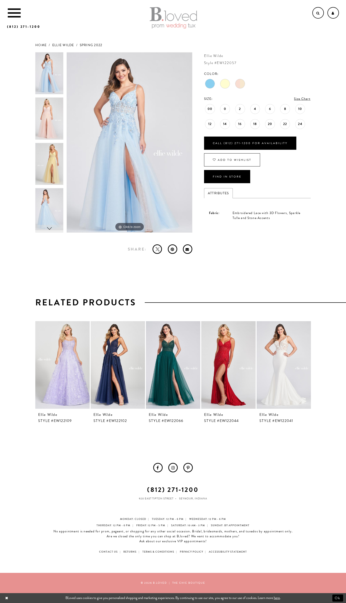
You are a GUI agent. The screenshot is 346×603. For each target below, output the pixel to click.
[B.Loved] (173, 18)
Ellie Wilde (63, 45)
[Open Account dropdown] (333, 13)
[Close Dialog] (7, 598)
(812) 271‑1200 (173, 489)
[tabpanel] (49, 75)
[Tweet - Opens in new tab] (157, 249)
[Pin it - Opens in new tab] (172, 249)
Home (41, 45)
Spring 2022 (91, 45)
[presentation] (62, 365)
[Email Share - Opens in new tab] (187, 249)
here (277, 597)
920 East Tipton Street (156, 499)
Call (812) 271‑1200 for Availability (250, 143)
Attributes (218, 193)
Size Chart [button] (302, 98)
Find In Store (227, 176)
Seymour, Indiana (193, 499)
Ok (338, 597)
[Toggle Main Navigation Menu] (14, 13)
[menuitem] (158, 467)
